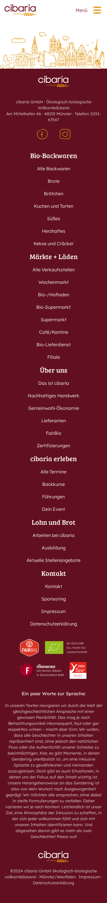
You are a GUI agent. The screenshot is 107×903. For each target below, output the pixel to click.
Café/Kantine (53, 332)
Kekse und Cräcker (54, 243)
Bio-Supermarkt (53, 307)
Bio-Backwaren (53, 155)
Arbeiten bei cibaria (53, 535)
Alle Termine (53, 471)
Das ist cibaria (53, 383)
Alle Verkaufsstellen (54, 269)
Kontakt (53, 573)
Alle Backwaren (53, 168)
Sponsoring (53, 599)
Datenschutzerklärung (53, 624)
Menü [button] (81, 10)
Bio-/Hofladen (53, 294)
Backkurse (53, 484)
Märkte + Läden (54, 256)
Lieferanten (53, 420)
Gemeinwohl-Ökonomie (53, 408)
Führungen (53, 496)
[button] (97, 10)
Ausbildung (54, 548)
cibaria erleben (53, 458)
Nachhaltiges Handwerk (53, 395)
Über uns (53, 370)
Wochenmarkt (54, 282)
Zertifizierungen (53, 445)
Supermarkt (53, 319)
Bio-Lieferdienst (54, 344)
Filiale (53, 357)
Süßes (53, 218)
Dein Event (53, 509)
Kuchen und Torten (53, 206)
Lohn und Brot (53, 522)
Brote (54, 181)
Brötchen (53, 193)
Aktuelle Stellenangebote (53, 560)
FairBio (53, 433)
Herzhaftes (53, 231)
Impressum (53, 611)
